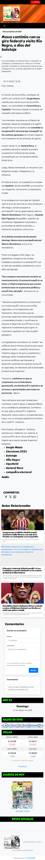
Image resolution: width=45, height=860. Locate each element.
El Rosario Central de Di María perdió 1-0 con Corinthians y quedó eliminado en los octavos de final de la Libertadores (22, 570)
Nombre (9, 636)
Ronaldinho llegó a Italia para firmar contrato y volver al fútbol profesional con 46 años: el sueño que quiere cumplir (22, 608)
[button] (28, 2)
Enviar (33, 670)
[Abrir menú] (4, 26)
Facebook (22, 766)
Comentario (10, 645)
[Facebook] (42, 2)
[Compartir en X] (10, 497)
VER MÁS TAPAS (22, 811)
